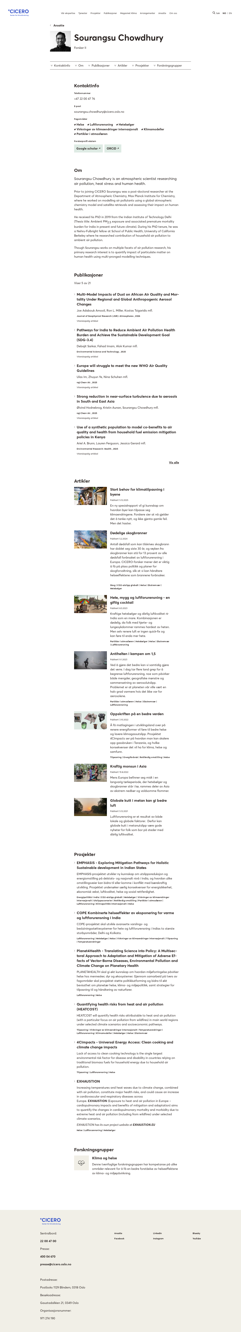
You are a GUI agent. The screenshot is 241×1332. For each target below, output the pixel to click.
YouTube (197, 1238)
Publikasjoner (101, 65)
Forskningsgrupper (169, 65)
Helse (80, 124)
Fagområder (80, 119)
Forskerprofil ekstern (85, 141)
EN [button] (230, 13)
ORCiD (111, 148)
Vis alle (174, 462)
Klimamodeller (154, 129)
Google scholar (87, 148)
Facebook (119, 1238)
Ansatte (58, 25)
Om (80, 65)
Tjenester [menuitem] (82, 13)
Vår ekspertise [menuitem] (68, 13)
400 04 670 (47, 1256)
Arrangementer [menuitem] (147, 13)
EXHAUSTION (97, 1101)
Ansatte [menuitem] (162, 13)
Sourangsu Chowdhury (118, 37)
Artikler (122, 65)
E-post (77, 106)
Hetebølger (126, 124)
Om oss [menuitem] (173, 13)
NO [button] (224, 13)
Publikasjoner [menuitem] (110, 13)
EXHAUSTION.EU (144, 1125)
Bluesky (196, 1233)
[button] (18, 13)
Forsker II (80, 48)
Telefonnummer (82, 93)
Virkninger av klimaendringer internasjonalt (107, 129)
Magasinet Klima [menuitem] (128, 13)
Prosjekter (142, 65)
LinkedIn (157, 1233)
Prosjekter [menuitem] (95, 13)
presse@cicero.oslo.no (55, 1264)
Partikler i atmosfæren (92, 134)
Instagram (158, 1238)
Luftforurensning (101, 124)
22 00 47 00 (48, 1241)
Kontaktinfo (62, 65)
